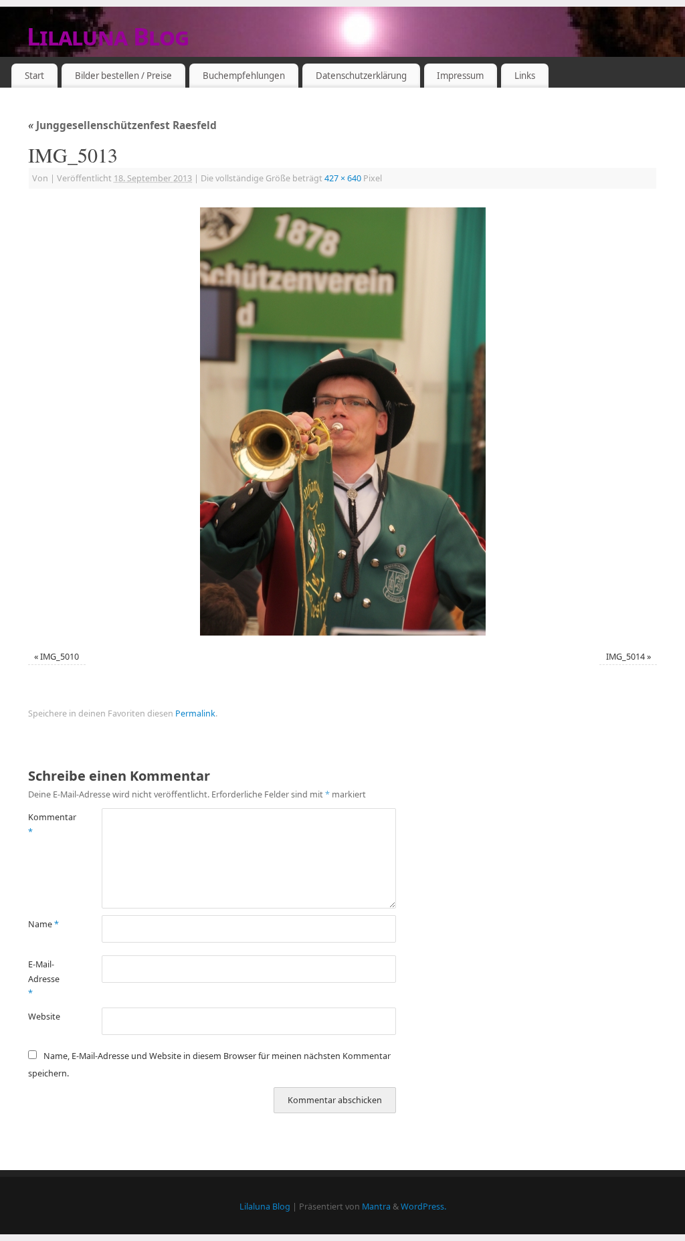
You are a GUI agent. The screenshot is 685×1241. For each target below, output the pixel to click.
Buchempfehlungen (244, 76)
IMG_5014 (625, 656)
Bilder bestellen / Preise (123, 76)
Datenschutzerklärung (361, 76)
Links (524, 76)
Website (44, 1016)
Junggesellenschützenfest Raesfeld (122, 125)
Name (43, 924)
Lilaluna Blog (108, 36)
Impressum (460, 76)
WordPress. (423, 1206)
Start (34, 76)
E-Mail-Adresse (44, 979)
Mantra (376, 1206)
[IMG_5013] (342, 421)
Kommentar (46, 824)
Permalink (195, 713)
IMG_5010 (59, 656)
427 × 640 (342, 178)
